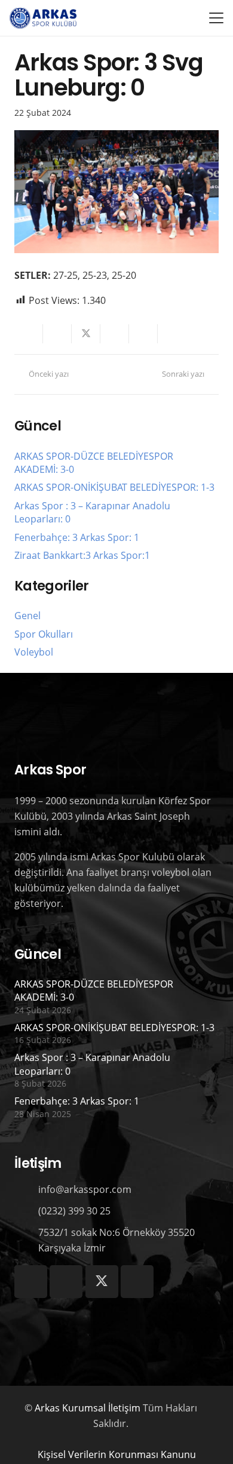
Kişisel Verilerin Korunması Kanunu (117, 1454)
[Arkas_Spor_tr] (43, 18)
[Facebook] (66, 1281)
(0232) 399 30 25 (74, 1210)
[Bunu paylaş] (57, 333)
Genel (27, 615)
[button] (216, 18)
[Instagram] (30, 1281)
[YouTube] (137, 1281)
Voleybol (33, 652)
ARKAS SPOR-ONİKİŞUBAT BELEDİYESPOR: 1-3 (114, 487)
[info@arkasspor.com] (26, 1189)
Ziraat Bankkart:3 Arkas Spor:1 (82, 555)
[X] (101, 1281)
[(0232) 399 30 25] (26, 1210)
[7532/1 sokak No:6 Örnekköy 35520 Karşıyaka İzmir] (26, 1239)
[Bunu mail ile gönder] (28, 333)
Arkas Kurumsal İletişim (87, 1407)
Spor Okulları (43, 634)
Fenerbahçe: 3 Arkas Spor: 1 (76, 537)
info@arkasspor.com (84, 1189)
